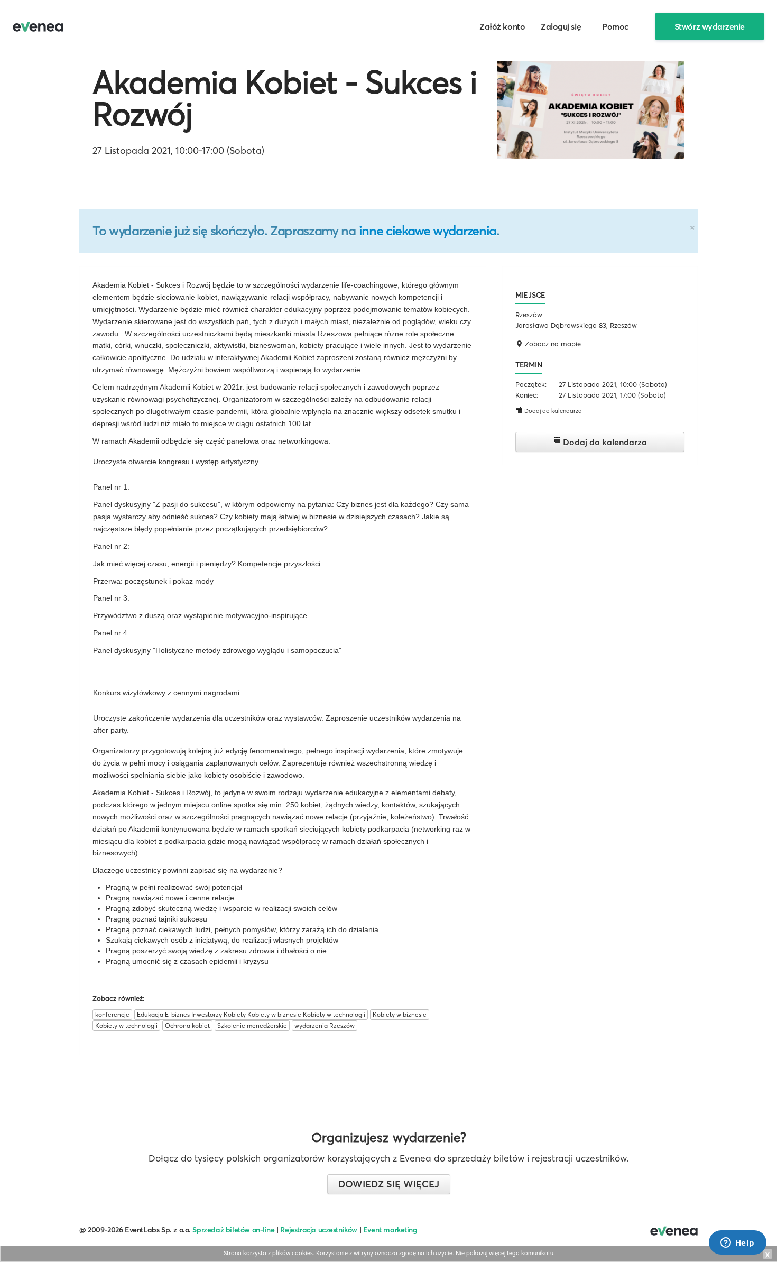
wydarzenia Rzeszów (324, 1025)
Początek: (531, 384)
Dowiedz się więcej (388, 1184)
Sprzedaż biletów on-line (233, 1230)
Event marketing (390, 1230)
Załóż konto (502, 26)
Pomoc (615, 26)
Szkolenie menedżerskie (252, 1025)
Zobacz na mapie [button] (552, 343)
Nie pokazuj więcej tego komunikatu (504, 1253)
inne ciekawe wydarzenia (427, 230)
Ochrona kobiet (187, 1025)
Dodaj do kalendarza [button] (552, 410)
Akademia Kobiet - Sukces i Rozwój (284, 97)
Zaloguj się (561, 26)
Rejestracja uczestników (318, 1230)
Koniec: (526, 395)
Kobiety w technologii (126, 1025)
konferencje (112, 1014)
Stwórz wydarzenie (709, 26)
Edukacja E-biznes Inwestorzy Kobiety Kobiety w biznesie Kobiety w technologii (251, 1014)
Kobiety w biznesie (400, 1014)
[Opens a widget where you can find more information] (737, 1243)
